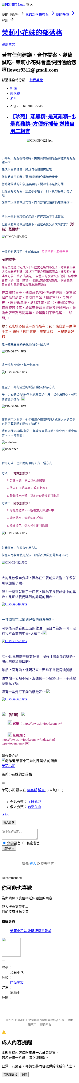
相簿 (13, 88)
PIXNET (19, 1020)
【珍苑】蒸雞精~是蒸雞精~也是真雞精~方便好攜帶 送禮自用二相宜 (43, 124)
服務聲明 (45, 1024)
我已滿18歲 (10, 1074)
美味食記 (34, 802)
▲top (5, 814)
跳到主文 (8, 44)
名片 (13, 98)
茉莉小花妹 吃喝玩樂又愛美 (30, 931)
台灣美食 (34, 807)
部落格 (15, 93)
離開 (24, 1074)
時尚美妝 (36, 80)
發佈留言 (8, 848)
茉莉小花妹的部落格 (32, 33)
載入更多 (8, 822)
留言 (41, 790)
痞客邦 (32, 790)
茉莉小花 (8, 766)
